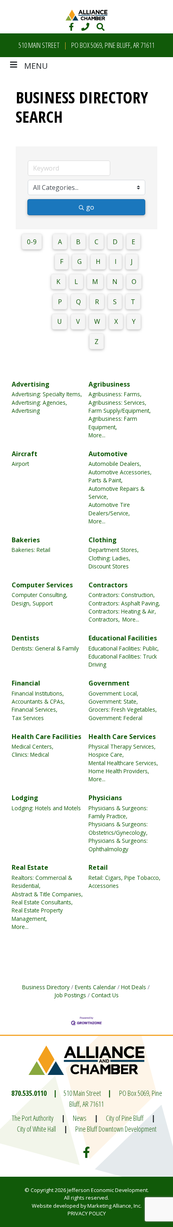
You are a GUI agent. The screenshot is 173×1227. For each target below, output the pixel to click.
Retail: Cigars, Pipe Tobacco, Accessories (125, 881)
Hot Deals (133, 987)
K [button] (58, 281)
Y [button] (134, 321)
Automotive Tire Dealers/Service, (109, 509)
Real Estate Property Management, (37, 914)
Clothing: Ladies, (109, 558)
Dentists (25, 638)
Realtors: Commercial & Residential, (42, 881)
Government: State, (113, 701)
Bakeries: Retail (31, 550)
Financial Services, (35, 709)
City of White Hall (36, 1129)
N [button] (114, 281)
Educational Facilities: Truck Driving (123, 660)
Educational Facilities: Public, (124, 648)
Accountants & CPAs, (38, 701)
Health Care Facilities (46, 736)
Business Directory (46, 987)
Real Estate (30, 867)
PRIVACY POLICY (87, 1213)
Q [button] (78, 301)
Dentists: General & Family (45, 648)
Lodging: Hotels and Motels (46, 808)
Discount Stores (109, 566)
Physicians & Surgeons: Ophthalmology (118, 844)
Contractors (108, 585)
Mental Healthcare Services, (123, 763)
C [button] (97, 241)
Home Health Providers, (119, 771)
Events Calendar (95, 987)
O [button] (134, 281)
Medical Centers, (33, 746)
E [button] (133, 241)
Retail (98, 867)
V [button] (78, 321)
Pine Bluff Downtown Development (116, 1129)
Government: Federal (115, 718)
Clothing (103, 539)
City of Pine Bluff (125, 1118)
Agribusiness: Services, (117, 402)
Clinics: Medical (30, 754)
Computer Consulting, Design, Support (40, 599)
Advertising (30, 384)
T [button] (133, 301)
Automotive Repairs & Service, (116, 492)
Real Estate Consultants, (42, 902)
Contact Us (105, 995)
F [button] (61, 261)
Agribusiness (109, 384)
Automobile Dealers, (115, 463)
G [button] (79, 261)
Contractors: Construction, (122, 595)
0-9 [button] (32, 241)
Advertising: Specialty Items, (47, 394)
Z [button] (97, 341)
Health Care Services (122, 736)
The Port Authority (33, 1118)
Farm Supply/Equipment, (120, 410)
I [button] (116, 261)
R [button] (97, 301)
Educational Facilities (123, 638)
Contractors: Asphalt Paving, (124, 603)
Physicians (105, 797)
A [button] (60, 241)
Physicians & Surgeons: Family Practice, (118, 812)
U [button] (59, 321)
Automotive (108, 453)
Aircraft (24, 453)
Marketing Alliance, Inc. (114, 1205)
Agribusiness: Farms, (115, 394)
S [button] (115, 301)
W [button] (97, 321)
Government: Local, (113, 693)
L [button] (76, 281)
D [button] (115, 241)
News (79, 1118)
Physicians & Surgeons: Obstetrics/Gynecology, (118, 828)
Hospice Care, (106, 754)
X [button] (116, 321)
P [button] (60, 301)
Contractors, (104, 619)
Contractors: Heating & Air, (122, 611)
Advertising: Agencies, (39, 402)
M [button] (95, 281)
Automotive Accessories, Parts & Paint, (120, 476)
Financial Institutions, (38, 693)
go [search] (90, 207)
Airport (20, 463)
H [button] (98, 261)
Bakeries (26, 539)
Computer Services (42, 585)
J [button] (132, 261)
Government (109, 683)
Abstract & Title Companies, (47, 894)
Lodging (25, 797)
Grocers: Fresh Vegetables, (123, 709)
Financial (26, 683)
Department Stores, (114, 550)
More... (97, 435)
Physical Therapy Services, (122, 746)
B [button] (78, 241)
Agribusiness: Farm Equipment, (113, 422)
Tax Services (28, 718)
